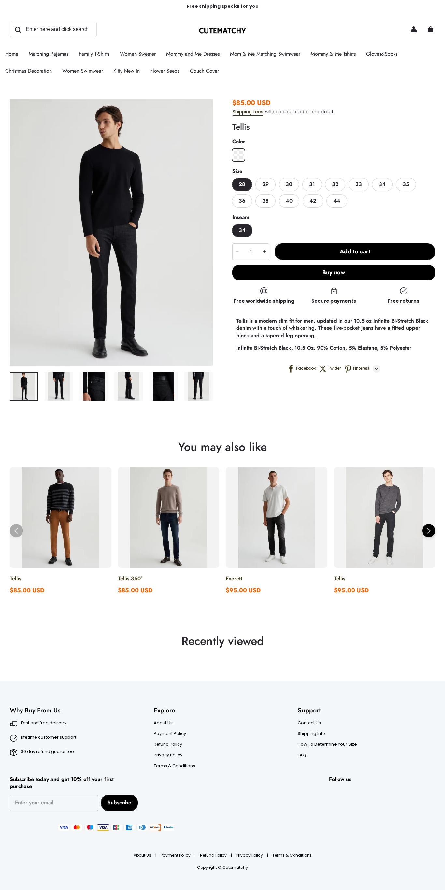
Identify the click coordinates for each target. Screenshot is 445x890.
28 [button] (242, 184)
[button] (238, 155)
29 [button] (265, 184)
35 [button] (406, 184)
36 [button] (242, 201)
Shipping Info (311, 734)
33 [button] (358, 184)
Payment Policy (170, 734)
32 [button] (335, 184)
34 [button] (382, 184)
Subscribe (119, 802)
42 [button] (312, 201)
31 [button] (312, 184)
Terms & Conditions (174, 766)
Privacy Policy (168, 755)
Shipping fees (248, 111)
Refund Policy (168, 744)
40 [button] (289, 201)
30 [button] (289, 184)
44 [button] (336, 201)
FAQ (302, 755)
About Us (163, 723)
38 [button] (265, 201)
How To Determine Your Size (327, 744)
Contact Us (309, 723)
